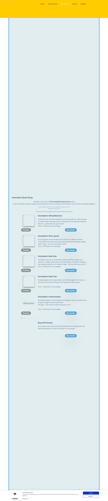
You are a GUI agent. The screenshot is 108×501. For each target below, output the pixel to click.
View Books (52, 4)
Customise (90, 496)
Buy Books (65, 4)
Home (42, 4)
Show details (25, 498)
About (74, 4)
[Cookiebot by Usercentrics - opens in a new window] (15, 499)
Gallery (83, 4)
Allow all (91, 493)
